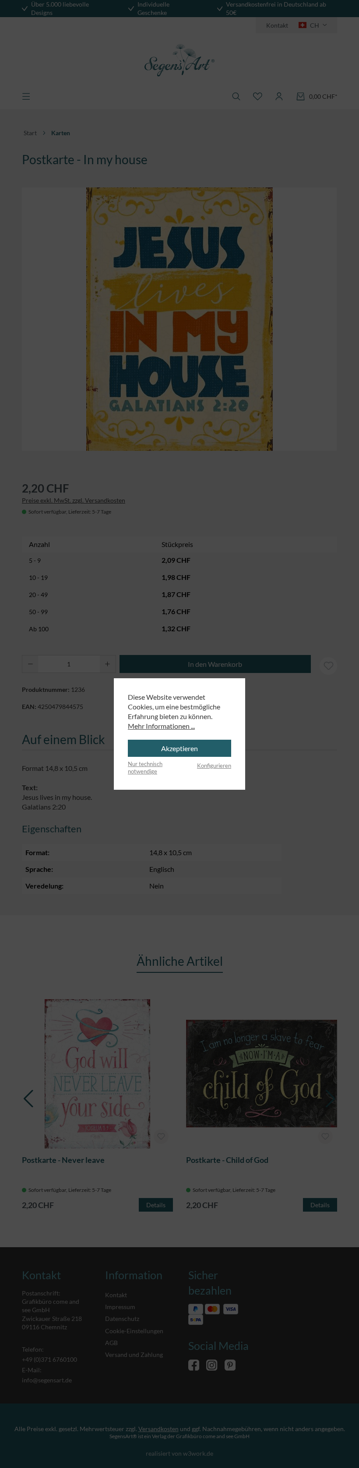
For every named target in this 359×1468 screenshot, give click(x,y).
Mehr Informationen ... (161, 726)
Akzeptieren (179, 748)
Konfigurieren (214, 765)
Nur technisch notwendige (145, 767)
